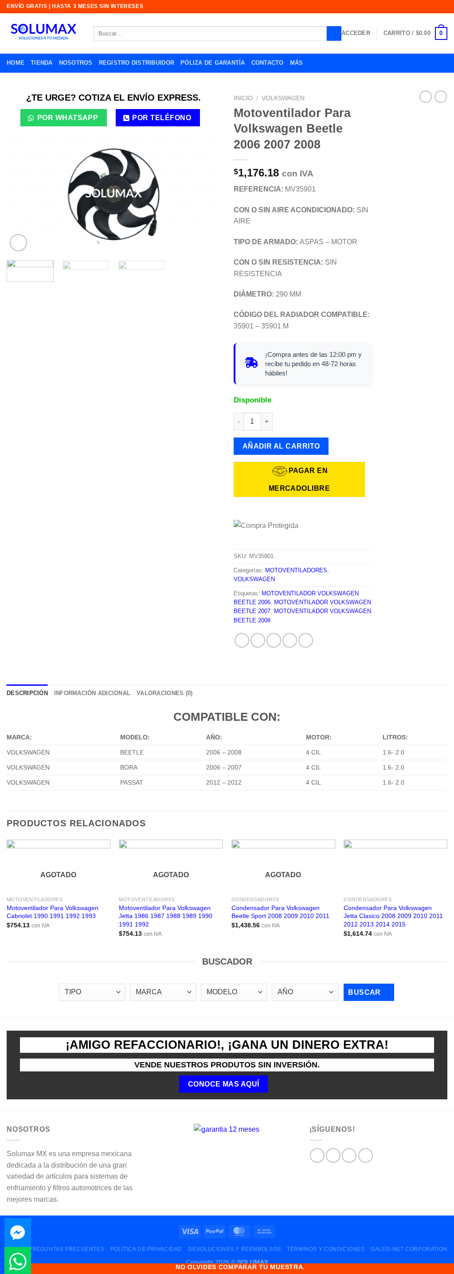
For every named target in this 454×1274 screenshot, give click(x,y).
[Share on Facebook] (242, 640)
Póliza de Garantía (212, 62)
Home (15, 62)
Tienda (42, 62)
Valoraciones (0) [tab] (164, 693)
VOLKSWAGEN (283, 98)
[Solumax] (43, 33)
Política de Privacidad (146, 1249)
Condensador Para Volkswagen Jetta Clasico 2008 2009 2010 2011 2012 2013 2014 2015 (393, 916)
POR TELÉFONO (161, 117)
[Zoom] (18, 242)
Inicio (243, 98)
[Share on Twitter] (257, 640)
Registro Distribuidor (136, 62)
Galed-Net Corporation (409, 1249)
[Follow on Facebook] (317, 1155)
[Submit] (334, 33)
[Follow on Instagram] (333, 1155)
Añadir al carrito (281, 446)
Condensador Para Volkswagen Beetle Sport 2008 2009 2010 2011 (280, 912)
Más (296, 62)
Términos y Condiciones (325, 1249)
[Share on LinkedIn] (305, 640)
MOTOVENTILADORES (296, 570)
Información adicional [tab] (92, 693)
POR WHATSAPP (67, 117)
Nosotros (76, 62)
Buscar (365, 992)
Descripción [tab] (27, 693)
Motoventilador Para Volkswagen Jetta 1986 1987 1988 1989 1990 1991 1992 (165, 916)
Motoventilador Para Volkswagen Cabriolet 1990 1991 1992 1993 (52, 912)
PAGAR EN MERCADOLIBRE (299, 479)
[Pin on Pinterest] (289, 640)
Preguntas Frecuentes (66, 1249)
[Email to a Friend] (273, 640)
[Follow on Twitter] (349, 1155)
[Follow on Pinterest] (365, 1155)
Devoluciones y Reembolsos (234, 1249)
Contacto (267, 62)
